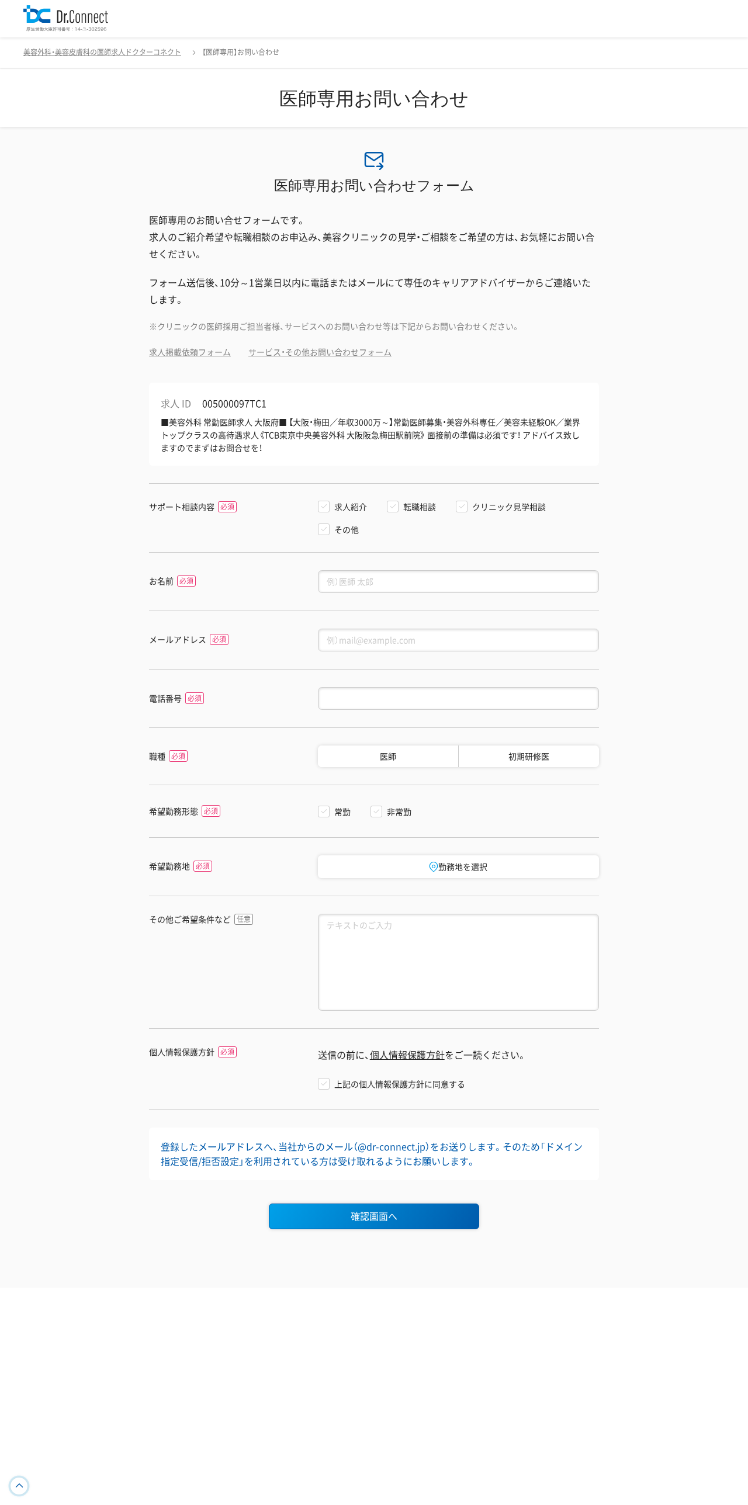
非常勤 (399, 811)
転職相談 (419, 506)
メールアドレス (177, 639)
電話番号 (165, 698)
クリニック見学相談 (509, 506)
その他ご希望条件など (190, 919)
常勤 (342, 811)
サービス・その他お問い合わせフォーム (320, 352)
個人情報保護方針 (181, 1051)
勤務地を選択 (462, 866)
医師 (388, 756)
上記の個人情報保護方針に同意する (399, 1084)
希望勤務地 (169, 866)
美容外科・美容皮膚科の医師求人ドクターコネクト (102, 52)
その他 (346, 529)
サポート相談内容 (181, 506)
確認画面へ (374, 1216)
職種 (157, 756)
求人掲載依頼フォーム (190, 352)
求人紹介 (350, 506)
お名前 (161, 581)
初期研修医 (528, 756)
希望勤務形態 (173, 811)
